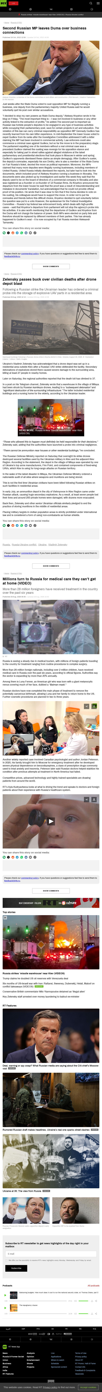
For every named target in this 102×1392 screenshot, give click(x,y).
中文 (94, 1329)
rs (80, 1329)
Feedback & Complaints (85, 1370)
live (13, 3)
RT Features (9, 1005)
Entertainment (33, 1360)
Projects (30, 1367)
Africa (5, 1367)
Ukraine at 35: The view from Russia (22, 1191)
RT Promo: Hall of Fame (85, 1364)
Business (7, 1364)
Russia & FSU (16, 23)
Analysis (31, 1353)
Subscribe (16, 1268)
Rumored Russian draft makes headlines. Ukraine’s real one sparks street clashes (46, 1130)
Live (52, 1353)
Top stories (9, 912)
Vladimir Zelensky (57, 544)
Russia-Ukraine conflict (24, 544)
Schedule (55, 1364)
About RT (79, 1360)
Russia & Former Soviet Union (13, 1358)
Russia (6, 544)
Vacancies (79, 1374)
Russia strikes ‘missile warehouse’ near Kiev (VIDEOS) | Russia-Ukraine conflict (52, 15)
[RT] (32, 1334)
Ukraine (42, 544)
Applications (56, 1357)
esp (23, 1329)
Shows (30, 1364)
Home (6, 23)
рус (38, 1329)
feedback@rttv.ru (12, 256)
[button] (51, 728)
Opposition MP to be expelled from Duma (68, 1226)
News (5, 1353)
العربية (8, 1329)
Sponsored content (59, 1367)
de (53, 1329)
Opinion (30, 1357)
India (5, 1370)
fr (66, 1329)
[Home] (3, 3)
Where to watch (57, 1360)
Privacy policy (81, 1357)
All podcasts (93, 1286)
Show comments (51, 266)
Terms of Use (80, 1353)
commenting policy (30, 253)
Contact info (80, 1367)
